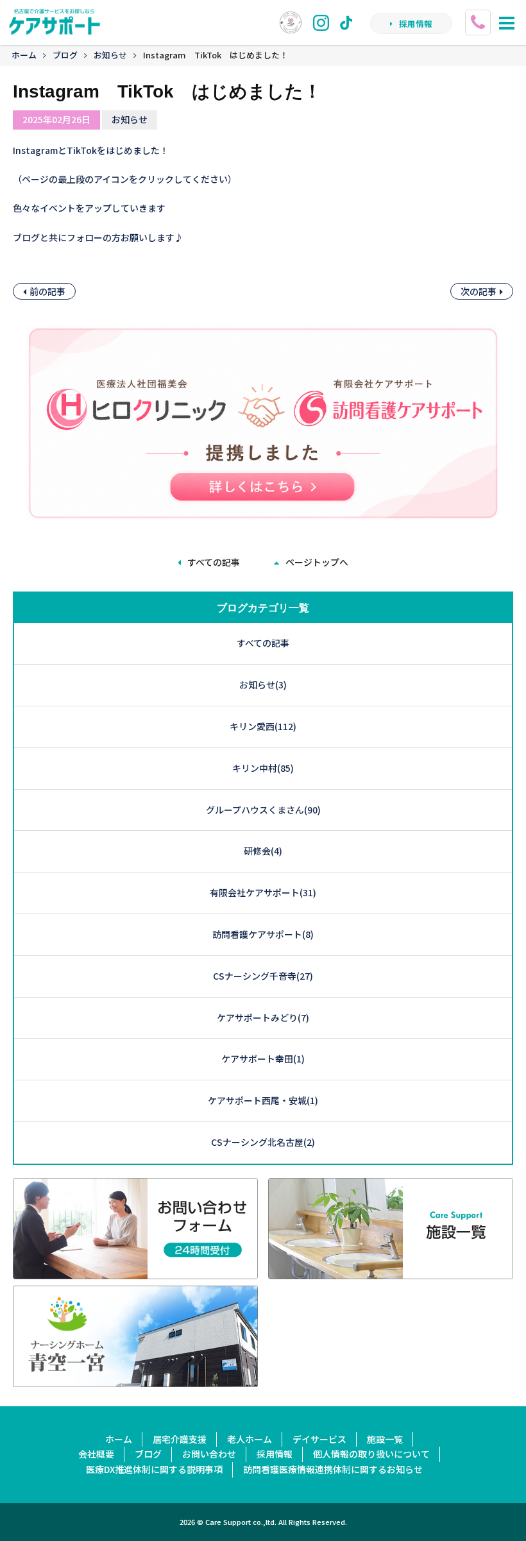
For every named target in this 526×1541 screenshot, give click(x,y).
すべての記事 (213, 562)
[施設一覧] (390, 1270)
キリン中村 (263, 768)
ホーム (24, 55)
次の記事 (478, 291)
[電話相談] (479, 16)
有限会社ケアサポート (263, 892)
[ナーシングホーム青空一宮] (135, 1378)
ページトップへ (316, 562)
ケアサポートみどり (263, 1017)
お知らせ (110, 55)
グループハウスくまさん (263, 809)
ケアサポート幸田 (263, 1058)
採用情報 (415, 23)
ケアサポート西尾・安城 (263, 1100)
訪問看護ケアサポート (263, 934)
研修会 (263, 850)
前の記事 (47, 291)
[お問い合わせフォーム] (135, 1270)
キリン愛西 (263, 726)
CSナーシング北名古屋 (263, 1142)
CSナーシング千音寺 (263, 975)
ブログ (65, 55)
